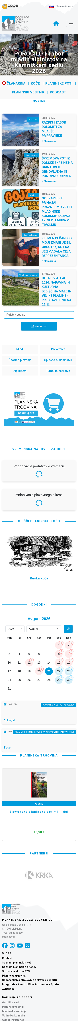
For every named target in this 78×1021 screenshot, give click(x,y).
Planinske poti (58, 83)
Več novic (40, 326)
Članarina (15, 83)
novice (39, 100)
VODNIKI (39, 899)
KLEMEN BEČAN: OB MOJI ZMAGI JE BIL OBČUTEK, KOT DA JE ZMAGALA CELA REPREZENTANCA (57, 247)
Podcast (58, 92)
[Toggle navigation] (71, 23)
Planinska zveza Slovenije (27, 1015)
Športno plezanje (20, 360)
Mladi (20, 349)
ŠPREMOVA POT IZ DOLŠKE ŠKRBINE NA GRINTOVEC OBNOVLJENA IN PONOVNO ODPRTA (57, 167)
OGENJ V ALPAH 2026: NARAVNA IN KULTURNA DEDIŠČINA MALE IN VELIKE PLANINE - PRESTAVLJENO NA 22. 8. (56, 291)
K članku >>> (49, 141)
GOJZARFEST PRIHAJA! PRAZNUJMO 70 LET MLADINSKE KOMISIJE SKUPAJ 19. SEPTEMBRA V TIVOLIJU (57, 211)
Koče (35, 83)
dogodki (39, 700)
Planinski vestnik (28, 92)
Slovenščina (63, 6)
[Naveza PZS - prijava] (12, 6)
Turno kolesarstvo (58, 371)
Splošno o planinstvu (58, 360)
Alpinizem (19, 371)
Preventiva (58, 349)
